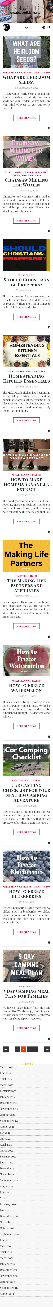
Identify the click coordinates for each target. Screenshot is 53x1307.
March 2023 (6, 1085)
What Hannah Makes (17, 72)
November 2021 (8, 1174)
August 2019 (7, 1293)
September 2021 (9, 1180)
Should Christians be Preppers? (26, 282)
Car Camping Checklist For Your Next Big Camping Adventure (26, 792)
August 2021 (7, 1186)
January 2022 (7, 1162)
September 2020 (9, 1234)
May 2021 (5, 1198)
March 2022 (6, 1150)
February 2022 (8, 1156)
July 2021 (5, 1192)
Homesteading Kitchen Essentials (26, 378)
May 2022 (5, 1138)
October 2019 (7, 1281)
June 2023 (5, 1073)
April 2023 (6, 1079)
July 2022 (5, 1132)
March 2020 (7, 1258)
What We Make (32, 175)
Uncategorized (26, 576)
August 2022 (7, 1126)
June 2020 (5, 1240)
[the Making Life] (26, 11)
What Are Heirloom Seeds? (26, 79)
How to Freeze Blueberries (26, 893)
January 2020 (7, 1264)
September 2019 (9, 1287)
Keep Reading (26, 117)
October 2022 (7, 1114)
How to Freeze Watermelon (26, 687)
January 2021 (7, 1210)
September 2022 (9, 1120)
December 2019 (8, 1269)
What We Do (42, 72)
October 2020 (7, 1228)
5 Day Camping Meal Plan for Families (27, 993)
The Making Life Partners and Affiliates (26, 585)
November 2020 (9, 1222)
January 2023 (7, 1096)
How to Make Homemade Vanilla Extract (26, 484)
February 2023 (8, 1091)
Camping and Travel (26, 780)
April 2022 (6, 1144)
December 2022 (8, 1102)
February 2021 (8, 1204)
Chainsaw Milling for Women (26, 182)
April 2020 (6, 1252)
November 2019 (9, 1275)
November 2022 (9, 1108)
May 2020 (5, 1246)
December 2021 (8, 1168)
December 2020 (9, 1216)
